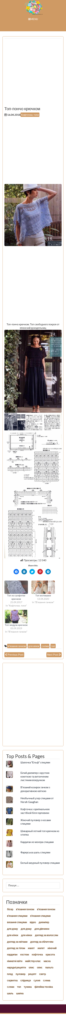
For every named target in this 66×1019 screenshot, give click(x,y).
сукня (37, 980)
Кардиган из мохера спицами (37, 841)
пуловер (20, 973)
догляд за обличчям (41, 941)
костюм (24, 954)
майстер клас (33, 960)
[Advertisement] (33, 73)
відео (33, 921)
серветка (12, 980)
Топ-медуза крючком (16, 624)
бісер (10, 909)
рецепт (32, 973)
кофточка (37, 954)
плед (10, 973)
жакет (31, 947)
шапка (19, 993)
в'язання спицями (17, 915)
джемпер (44, 921)
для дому (12, 928)
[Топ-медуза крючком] (16, 616)
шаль (10, 993)
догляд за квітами (17, 941)
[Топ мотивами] (43, 587)
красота (50, 954)
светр (42, 973)
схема (45, 645)
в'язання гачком (17, 645)
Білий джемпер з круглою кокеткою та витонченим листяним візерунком (34, 776)
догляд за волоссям (46, 934)
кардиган (12, 954)
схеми (10, 986)
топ (53, 645)
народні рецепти (16, 967)
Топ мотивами (43, 595)
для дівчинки (41, 928)
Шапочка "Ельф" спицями (35, 762)
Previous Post (15, 654)
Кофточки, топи (30, 114)
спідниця (25, 980)
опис (31, 967)
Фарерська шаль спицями (35, 852)
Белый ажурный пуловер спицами (40, 862)
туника (27, 986)
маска (46, 960)
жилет (41, 947)
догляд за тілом (16, 947)
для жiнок (12, 934)
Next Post (53, 654)
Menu (34, 19)
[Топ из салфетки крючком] (16, 587)
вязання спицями (17, 921)
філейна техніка (43, 986)
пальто (49, 967)
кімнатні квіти (14, 960)
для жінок (33, 645)
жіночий (51, 947)
